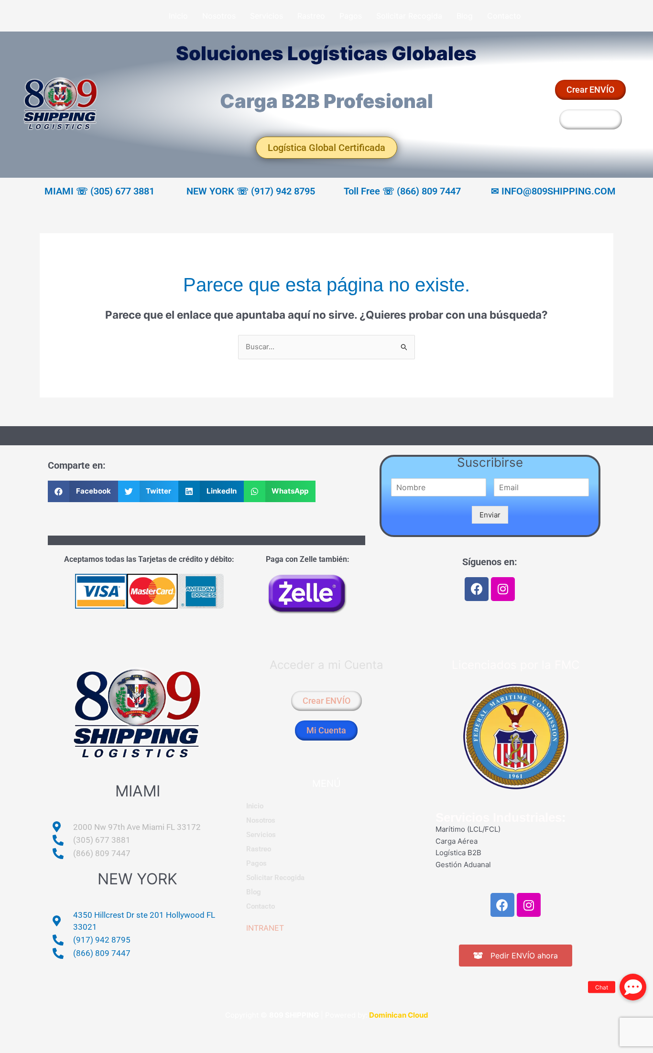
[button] (83, 491)
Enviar (490, 514)
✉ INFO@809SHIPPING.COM (553, 191)
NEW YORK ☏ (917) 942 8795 (250, 191)
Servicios (266, 16)
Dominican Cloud (398, 1015)
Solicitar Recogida (409, 16)
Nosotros (219, 16)
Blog (465, 16)
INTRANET (265, 928)
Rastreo (311, 16)
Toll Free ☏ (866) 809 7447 (402, 191)
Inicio (178, 16)
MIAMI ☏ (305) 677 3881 (99, 191)
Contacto (504, 16)
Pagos (350, 16)
